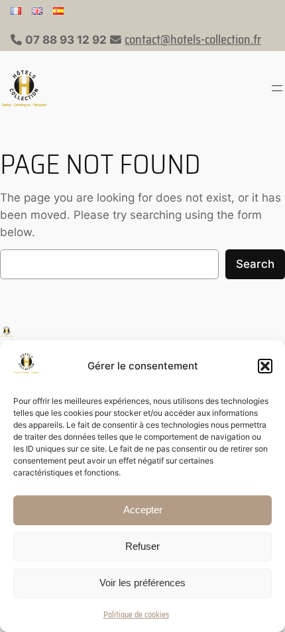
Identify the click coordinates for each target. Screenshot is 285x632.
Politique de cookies (136, 614)
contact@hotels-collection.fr (193, 39)
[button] (265, 366)
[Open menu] (277, 88)
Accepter (142, 509)
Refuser (142, 546)
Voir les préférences (142, 582)
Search (255, 264)
